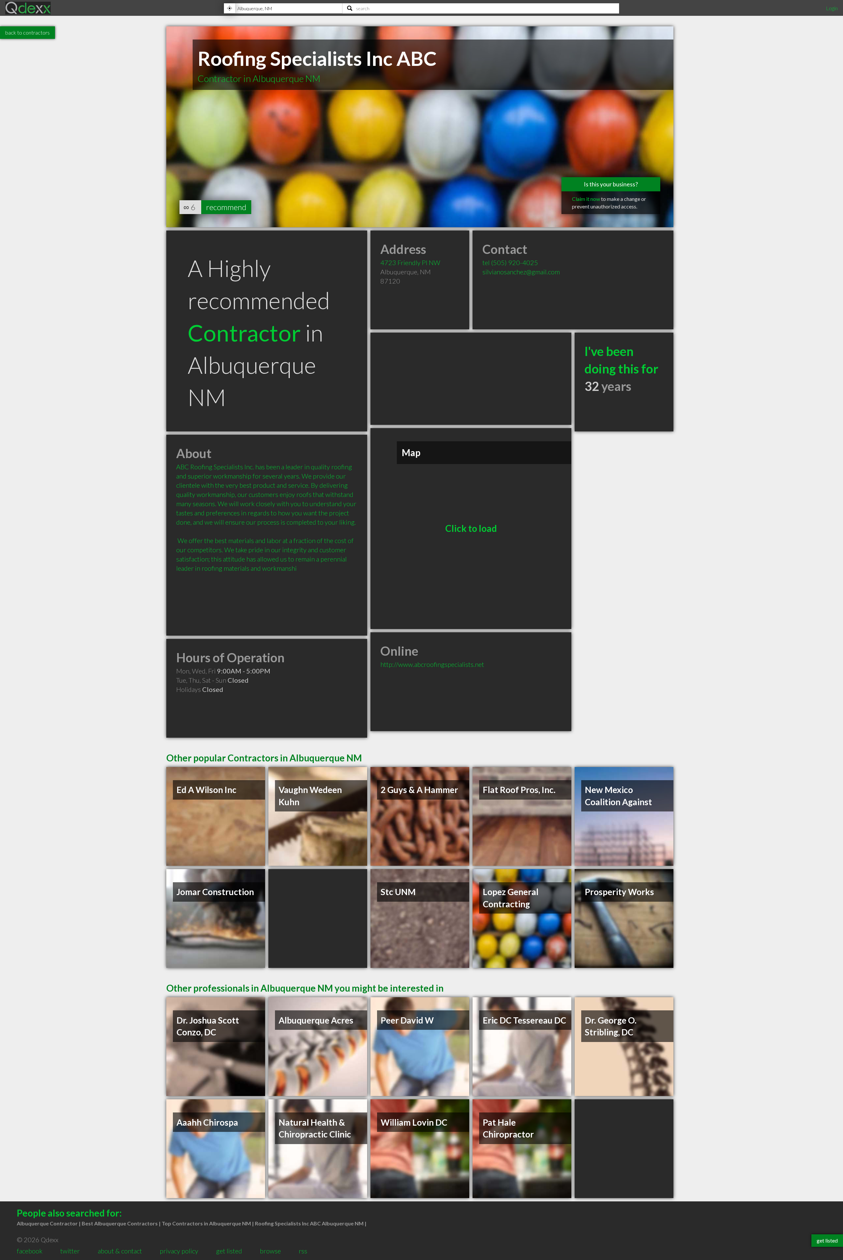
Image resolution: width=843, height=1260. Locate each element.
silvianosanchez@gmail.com (521, 272)
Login (832, 8)
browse (270, 1251)
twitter (70, 1251)
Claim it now (586, 199)
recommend (226, 207)
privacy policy (179, 1251)
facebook (29, 1251)
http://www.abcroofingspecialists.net (432, 664)
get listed (229, 1251)
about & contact (120, 1251)
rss (303, 1251)
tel (510, 262)
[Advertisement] (470, 379)
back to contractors (27, 32)
